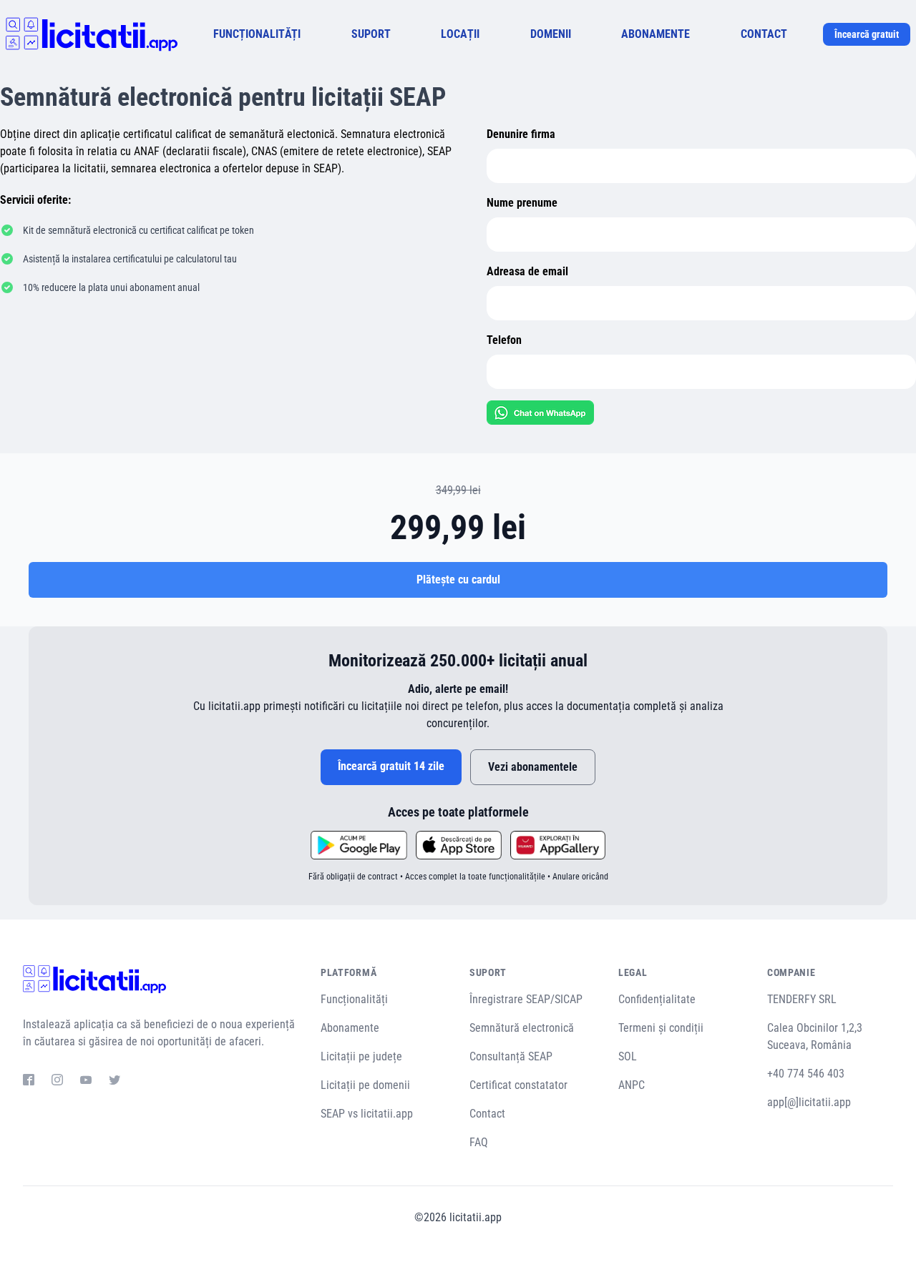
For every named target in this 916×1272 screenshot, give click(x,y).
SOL (627, 1056)
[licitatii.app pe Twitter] (114, 1081)
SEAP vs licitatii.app (367, 1113)
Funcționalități (354, 999)
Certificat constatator (518, 1085)
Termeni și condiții (660, 1028)
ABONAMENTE (655, 34)
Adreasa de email (527, 271)
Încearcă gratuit (866, 34)
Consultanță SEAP (510, 1056)
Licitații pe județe (361, 1056)
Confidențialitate (657, 999)
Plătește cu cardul (458, 579)
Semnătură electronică (521, 1028)
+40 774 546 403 (805, 1073)
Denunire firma (521, 134)
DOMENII (550, 34)
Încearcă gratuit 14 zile (391, 766)
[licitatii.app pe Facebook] (28, 1081)
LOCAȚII (460, 34)
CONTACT (764, 34)
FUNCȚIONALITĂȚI (257, 34)
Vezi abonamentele (533, 767)
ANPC (631, 1085)
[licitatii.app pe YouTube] (86, 1081)
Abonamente (350, 1028)
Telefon (504, 340)
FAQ (478, 1142)
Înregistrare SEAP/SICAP (526, 999)
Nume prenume (522, 202)
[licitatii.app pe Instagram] (57, 1081)
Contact (487, 1113)
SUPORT (371, 34)
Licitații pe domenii (365, 1085)
